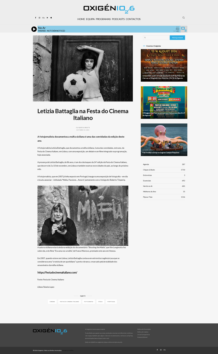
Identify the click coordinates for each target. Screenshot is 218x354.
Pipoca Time (164, 197)
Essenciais (164, 181)
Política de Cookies (142, 332)
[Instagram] (39, 17)
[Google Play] (47, 17)
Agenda (164, 164)
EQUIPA (90, 19)
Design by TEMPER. (68, 350)
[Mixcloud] (43, 17)
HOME (81, 19)
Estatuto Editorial (142, 337)
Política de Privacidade (144, 329)
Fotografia (88, 301)
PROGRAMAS (103, 19)
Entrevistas (164, 175)
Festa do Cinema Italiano (69, 301)
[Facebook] (35, 17)
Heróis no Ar (164, 186)
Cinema (52, 301)
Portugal (111, 301)
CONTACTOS (133, 19)
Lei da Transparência (143, 334)
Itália (100, 301)
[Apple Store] (51, 17)
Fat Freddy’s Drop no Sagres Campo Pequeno (160, 152)
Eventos (159, 73)
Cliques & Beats (83, 127)
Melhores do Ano (164, 191)
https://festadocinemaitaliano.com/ (57, 272)
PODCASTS (118, 19)
